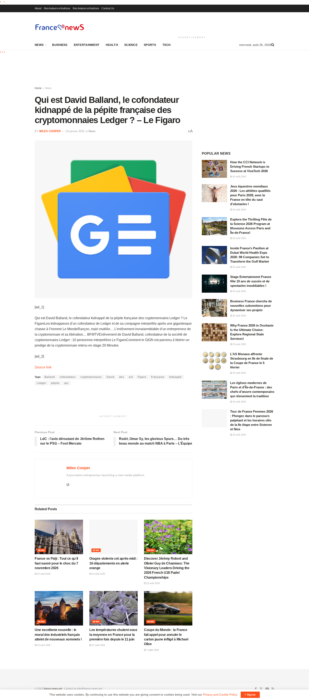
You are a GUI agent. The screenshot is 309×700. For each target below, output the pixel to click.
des (121, 377)
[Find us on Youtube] (267, 688)
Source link (43, 367)
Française (157, 377)
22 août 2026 (43, 645)
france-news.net (53, 688)
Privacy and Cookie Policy (220, 694)
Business (59, 44)
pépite (55, 383)
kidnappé (175, 377)
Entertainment (87, 44)
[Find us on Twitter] (261, 688)
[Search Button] (272, 45)
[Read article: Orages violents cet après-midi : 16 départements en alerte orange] (113, 537)
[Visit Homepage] (59, 27)
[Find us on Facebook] (256, 688)
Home (38, 88)
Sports (150, 44)
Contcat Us (108, 8)
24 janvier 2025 (75, 131)
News (39, 44)
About (38, 8)
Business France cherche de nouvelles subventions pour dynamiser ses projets (251, 305)
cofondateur (68, 377)
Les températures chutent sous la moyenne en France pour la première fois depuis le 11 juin (113, 634)
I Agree (250, 694)
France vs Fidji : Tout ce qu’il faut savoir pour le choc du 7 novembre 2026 (56, 563)
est (131, 377)
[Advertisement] (192, 23)
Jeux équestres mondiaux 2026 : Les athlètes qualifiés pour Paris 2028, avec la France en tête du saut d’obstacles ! (250, 195)
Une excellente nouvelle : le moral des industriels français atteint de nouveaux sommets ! (58, 634)
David (110, 377)
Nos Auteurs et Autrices (57, 8)
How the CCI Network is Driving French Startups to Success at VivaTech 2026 (249, 166)
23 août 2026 (153, 583)
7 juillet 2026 (152, 650)
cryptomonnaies (91, 377)
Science (130, 44)
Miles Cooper (50, 131)
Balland (50, 377)
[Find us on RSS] (273, 688)
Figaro (142, 377)
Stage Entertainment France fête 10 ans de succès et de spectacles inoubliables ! (250, 281)
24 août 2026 (98, 573)
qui (66, 383)
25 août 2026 (43, 573)
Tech (166, 44)
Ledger (41, 383)
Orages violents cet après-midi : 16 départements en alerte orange (113, 563)
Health (112, 44)
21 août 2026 (98, 645)
